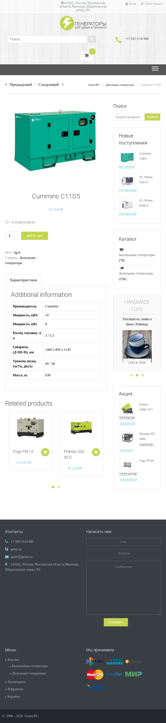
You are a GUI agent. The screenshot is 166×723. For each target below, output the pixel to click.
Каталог (13, 659)
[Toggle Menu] (155, 70)
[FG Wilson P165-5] (127, 180)
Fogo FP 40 (146, 460)
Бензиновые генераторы (137, 255)
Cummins (51, 306)
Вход (132, 3)
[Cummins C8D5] (127, 157)
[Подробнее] (30, 428)
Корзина (14, 696)
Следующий (50, 84)
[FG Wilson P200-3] (127, 204)
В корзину (45, 452)
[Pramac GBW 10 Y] (127, 408)
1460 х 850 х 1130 (57, 349)
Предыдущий (19, 84)
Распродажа (16, 682)
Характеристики (23, 280)
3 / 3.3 (49, 335)
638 (47, 375)
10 (47, 315)
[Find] (91, 39)
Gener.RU (93, 84)
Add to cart (35, 236)
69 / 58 (50, 364)
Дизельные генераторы (120, 84)
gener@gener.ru (21, 557)
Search (152, 117)
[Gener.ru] (83, 23)
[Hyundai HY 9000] (127, 437)
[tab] (23, 279)
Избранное (16, 689)
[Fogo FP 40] (127, 464)
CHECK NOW (137, 354)
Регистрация (154, 3)
